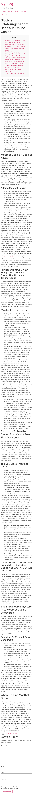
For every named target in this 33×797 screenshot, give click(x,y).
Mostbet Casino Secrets (12, 52)
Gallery (16, 11)
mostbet (8, 734)
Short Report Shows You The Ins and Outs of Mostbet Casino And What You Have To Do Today (15, 61)
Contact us (5, 15)
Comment (4, 745)
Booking (23, 11)
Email (3, 772)
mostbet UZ (14, 734)
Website (3, 779)
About (10, 11)
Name (3, 766)
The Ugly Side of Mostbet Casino (15, 58)
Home (4, 11)
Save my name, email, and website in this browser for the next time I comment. (16, 787)
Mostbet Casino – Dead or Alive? (15, 40)
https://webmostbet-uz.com (9, 257)
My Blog (7, 4)
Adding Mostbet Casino (12, 42)
